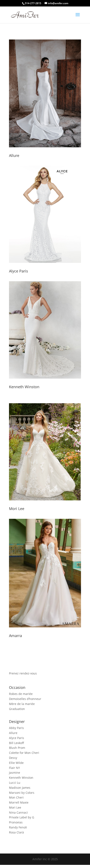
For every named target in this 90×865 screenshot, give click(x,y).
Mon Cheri (16, 797)
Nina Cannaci (18, 812)
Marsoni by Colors (21, 793)
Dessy (13, 758)
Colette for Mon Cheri (24, 753)
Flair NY (14, 768)
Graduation (17, 709)
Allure (14, 155)
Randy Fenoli (18, 827)
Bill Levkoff (16, 743)
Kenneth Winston (24, 386)
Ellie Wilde (16, 763)
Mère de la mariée (22, 704)
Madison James (19, 788)
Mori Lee (16, 508)
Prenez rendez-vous (23, 673)
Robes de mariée (21, 694)
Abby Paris (16, 728)
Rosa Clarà (16, 832)
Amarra (15, 635)
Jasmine (14, 773)
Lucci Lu (14, 783)
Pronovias (16, 822)
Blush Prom (17, 748)
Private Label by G (21, 817)
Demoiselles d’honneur (25, 699)
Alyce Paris (18, 270)
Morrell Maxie (18, 802)
